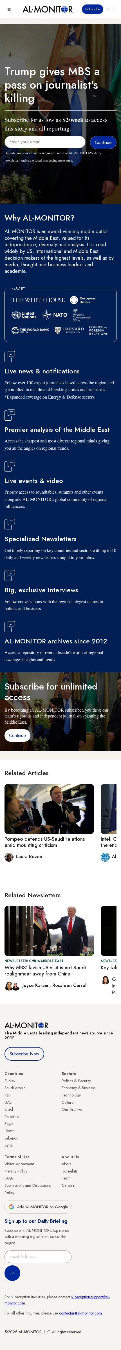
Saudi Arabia (15, 1088)
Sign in (111, 9)
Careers (68, 1185)
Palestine (12, 1116)
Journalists (69, 1171)
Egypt (9, 1123)
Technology (71, 1095)
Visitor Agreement (19, 1164)
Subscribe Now (24, 1054)
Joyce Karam (36, 985)
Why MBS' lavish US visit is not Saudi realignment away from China (45, 970)
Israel (9, 1109)
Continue (17, 735)
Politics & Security (76, 1081)
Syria (9, 1145)
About (66, 1164)
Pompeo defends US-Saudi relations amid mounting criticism (45, 842)
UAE (8, 1102)
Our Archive (72, 1109)
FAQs (9, 1178)
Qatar (9, 1131)
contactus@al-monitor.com (80, 1313)
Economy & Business (78, 1088)
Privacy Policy (16, 1171)
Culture (67, 1102)
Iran (8, 1095)
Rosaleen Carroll (70, 985)
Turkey (10, 1081)
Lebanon (11, 1138)
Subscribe (92, 9)
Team (66, 1178)
